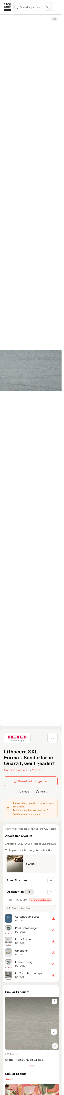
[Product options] (54, 1001)
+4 (55, 1046)
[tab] (10, 900)
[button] (30, 1065)
